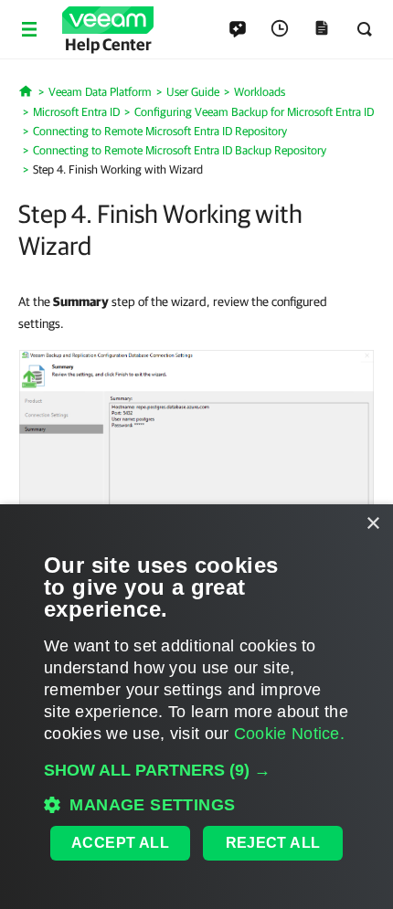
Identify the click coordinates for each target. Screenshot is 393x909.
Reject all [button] (273, 843)
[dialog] (196, 706)
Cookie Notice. (289, 733)
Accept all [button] (120, 843)
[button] (196, 770)
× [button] (372, 524)
